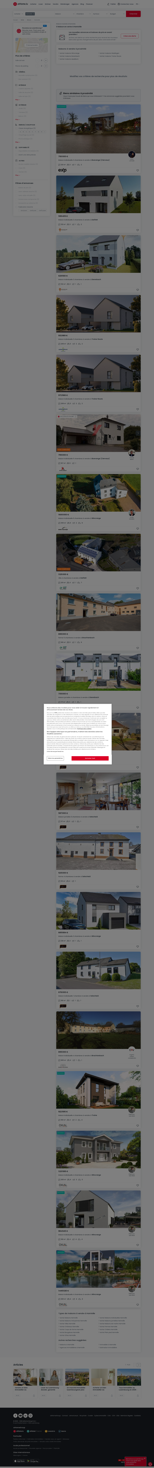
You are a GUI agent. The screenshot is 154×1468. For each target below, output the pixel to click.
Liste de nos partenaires (55, 751)
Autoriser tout (90, 758)
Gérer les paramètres (55, 758)
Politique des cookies (84, 729)
